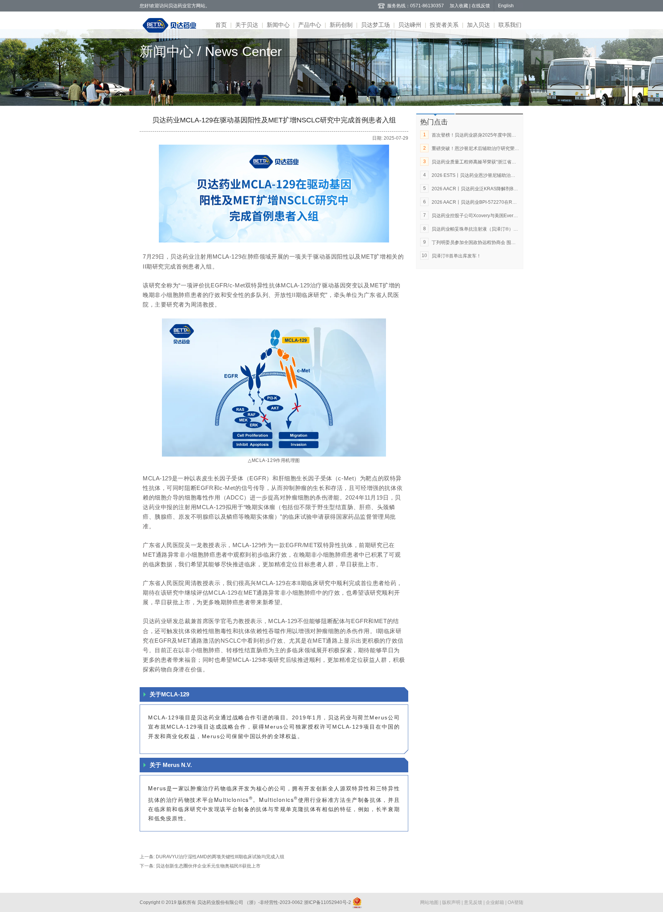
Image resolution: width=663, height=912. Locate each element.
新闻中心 (278, 24)
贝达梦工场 (375, 24)
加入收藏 (459, 5)
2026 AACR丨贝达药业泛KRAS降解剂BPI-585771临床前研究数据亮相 (504, 188)
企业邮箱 (495, 902)
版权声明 (452, 902)
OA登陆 (515, 902)
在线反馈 (481, 5)
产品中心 (309, 24)
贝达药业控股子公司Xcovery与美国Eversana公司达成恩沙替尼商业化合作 (508, 215)
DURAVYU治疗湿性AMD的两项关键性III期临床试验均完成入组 (220, 856)
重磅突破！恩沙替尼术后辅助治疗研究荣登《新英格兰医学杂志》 (498, 148)
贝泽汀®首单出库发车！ (456, 256)
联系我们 (509, 24)
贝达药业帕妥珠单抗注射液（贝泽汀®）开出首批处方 (486, 229)
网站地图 (430, 902)
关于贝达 (246, 24)
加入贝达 (478, 24)
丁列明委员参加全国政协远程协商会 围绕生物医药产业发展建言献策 (501, 242)
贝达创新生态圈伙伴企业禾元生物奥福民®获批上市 (208, 866)
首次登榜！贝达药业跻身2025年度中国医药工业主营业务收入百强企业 (504, 135)
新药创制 (341, 24)
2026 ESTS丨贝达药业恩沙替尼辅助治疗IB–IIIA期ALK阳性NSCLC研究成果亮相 (513, 175)
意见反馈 (473, 902)
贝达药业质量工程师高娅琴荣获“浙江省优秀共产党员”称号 (491, 162)
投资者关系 (444, 24)
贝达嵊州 (409, 24)
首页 (221, 24)
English (506, 5)
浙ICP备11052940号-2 (327, 902)
